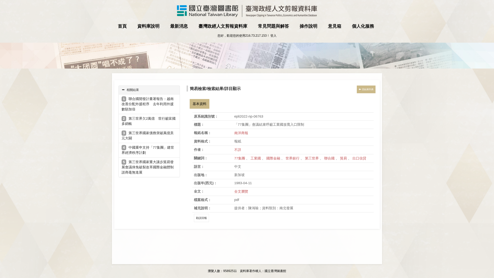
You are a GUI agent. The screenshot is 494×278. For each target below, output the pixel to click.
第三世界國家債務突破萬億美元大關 (148, 135)
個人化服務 (363, 26)
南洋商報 (241, 133)
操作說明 (308, 26)
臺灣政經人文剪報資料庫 (223, 26)
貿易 (344, 158)
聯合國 (330, 158)
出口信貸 (359, 158)
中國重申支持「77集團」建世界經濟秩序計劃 (148, 150)
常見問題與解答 (273, 26)
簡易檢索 (198, 88)
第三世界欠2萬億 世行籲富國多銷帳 (149, 121)
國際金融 (273, 158)
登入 (273, 35)
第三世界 (312, 158)
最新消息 (179, 26)
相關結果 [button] (133, 90)
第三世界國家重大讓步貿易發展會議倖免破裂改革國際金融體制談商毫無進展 (148, 167)
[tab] (149, 90)
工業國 (256, 158)
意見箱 (334, 26)
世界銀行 (293, 158)
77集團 (240, 158)
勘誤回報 (201, 218)
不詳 (237, 150)
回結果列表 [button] (368, 89)
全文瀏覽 (241, 191)
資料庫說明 (148, 26)
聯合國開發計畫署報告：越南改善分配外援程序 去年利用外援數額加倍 (148, 104)
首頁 (122, 26)
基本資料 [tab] (199, 104)
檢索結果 (215, 88)
